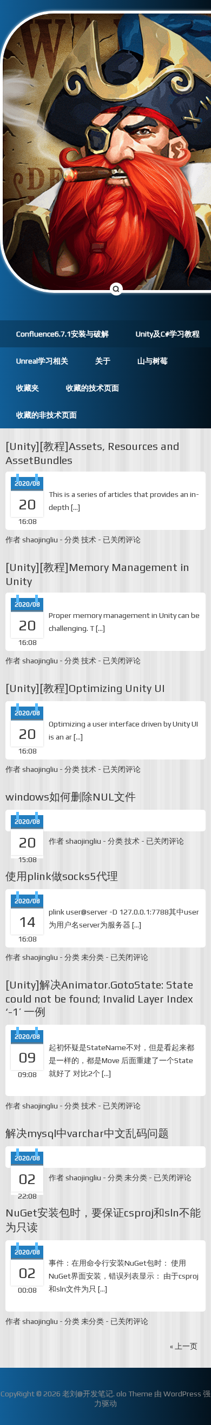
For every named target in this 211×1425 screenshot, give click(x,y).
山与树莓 (152, 361)
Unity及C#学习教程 (168, 334)
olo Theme (134, 1393)
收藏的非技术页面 (46, 415)
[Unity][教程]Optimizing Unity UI (85, 688)
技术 (88, 539)
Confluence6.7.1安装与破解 (62, 334)
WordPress (182, 1393)
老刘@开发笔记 (87, 1393)
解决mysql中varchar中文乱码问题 (87, 1133)
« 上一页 (183, 1346)
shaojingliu (40, 539)
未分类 (92, 957)
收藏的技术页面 (92, 388)
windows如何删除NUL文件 (70, 796)
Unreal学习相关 (42, 361)
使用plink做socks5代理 (61, 876)
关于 (102, 361)
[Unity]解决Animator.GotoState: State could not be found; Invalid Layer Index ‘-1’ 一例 (99, 998)
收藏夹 (27, 388)
